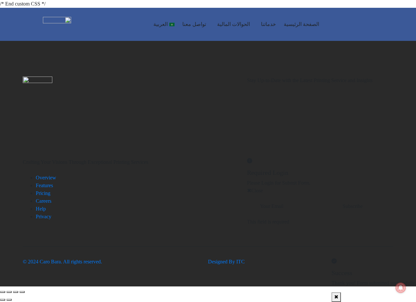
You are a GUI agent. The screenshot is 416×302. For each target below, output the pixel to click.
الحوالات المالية (233, 24)
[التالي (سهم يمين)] (2, 300)
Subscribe (353, 206)
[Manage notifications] (401, 288)
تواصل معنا (194, 24)
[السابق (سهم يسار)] (9, 300)
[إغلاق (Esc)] (2, 292)
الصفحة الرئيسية (301, 24)
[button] (267, 24)
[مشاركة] (9, 292)
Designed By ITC (226, 261)
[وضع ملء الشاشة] (15, 292)
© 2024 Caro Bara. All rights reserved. (62, 261)
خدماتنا (268, 24)
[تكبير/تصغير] (22, 292)
